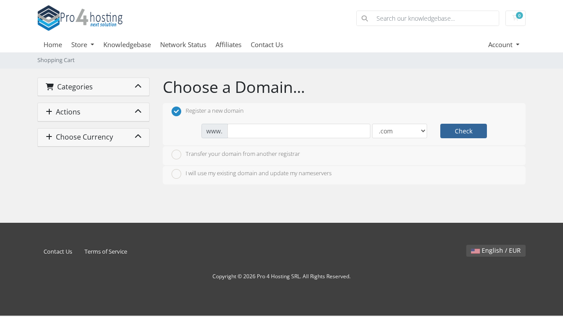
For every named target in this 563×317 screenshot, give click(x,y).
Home (53, 44)
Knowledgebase (127, 44)
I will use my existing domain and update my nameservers (259, 173)
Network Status (183, 44)
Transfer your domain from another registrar (243, 154)
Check (463, 131)
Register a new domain (215, 110)
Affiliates (228, 44)
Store (80, 44)
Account (501, 44)
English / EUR (500, 250)
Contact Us (267, 44)
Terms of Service (105, 251)
